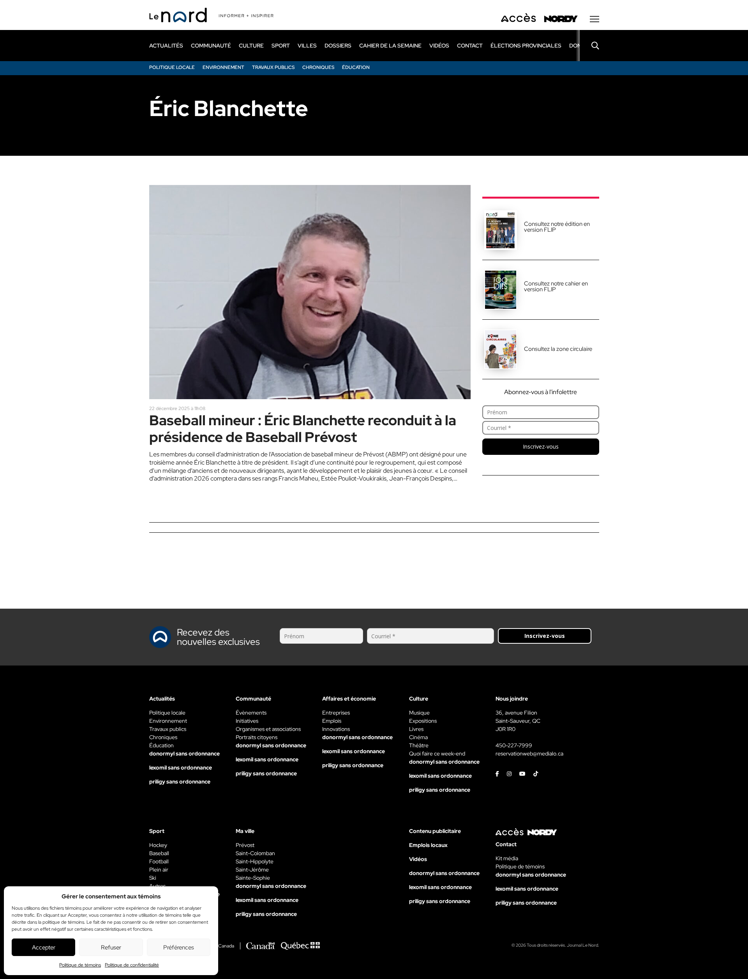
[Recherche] (589, 45)
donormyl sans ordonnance (184, 753)
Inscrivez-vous (541, 446)
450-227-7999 (514, 745)
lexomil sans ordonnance (180, 767)
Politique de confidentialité (132, 965)
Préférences (178, 947)
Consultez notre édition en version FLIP (557, 227)
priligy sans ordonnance (179, 781)
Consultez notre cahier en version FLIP (556, 286)
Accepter (43, 947)
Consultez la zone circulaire (558, 349)
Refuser (111, 947)
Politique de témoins (80, 965)
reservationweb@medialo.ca (529, 753)
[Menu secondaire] (594, 19)
